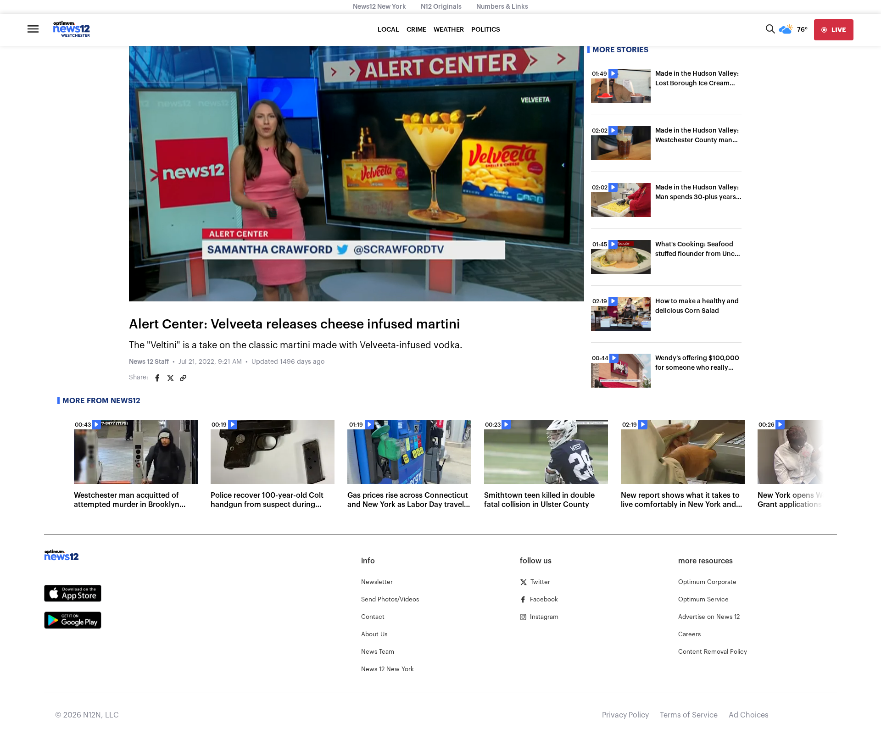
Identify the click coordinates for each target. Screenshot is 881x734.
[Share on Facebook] (157, 378)
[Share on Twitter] (170, 378)
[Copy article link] (183, 378)
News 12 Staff (149, 362)
